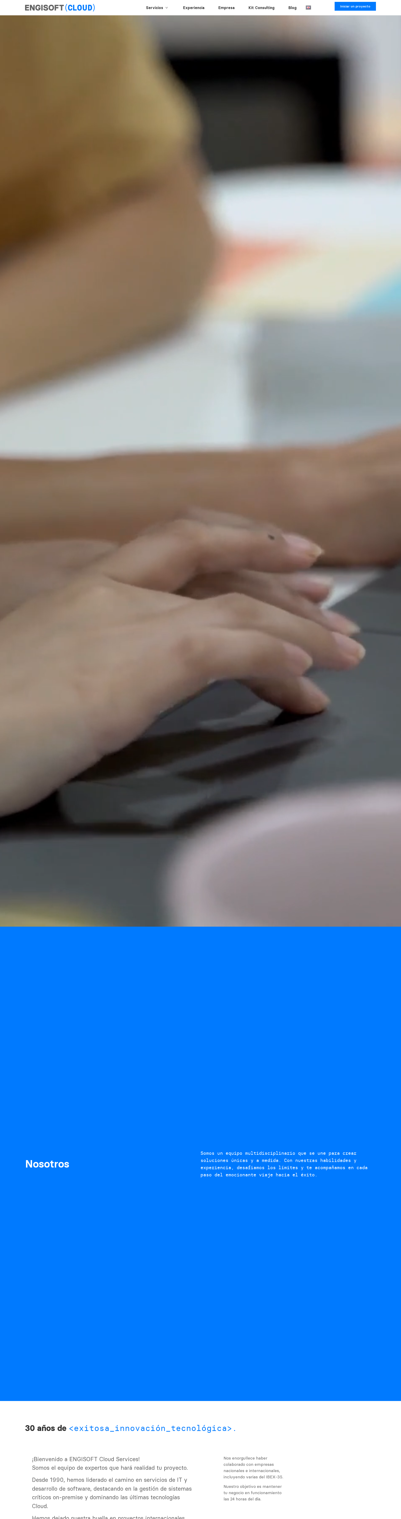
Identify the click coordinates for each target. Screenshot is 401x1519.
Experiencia (193, 7)
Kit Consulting (262, 7)
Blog (292, 7)
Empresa (226, 7)
